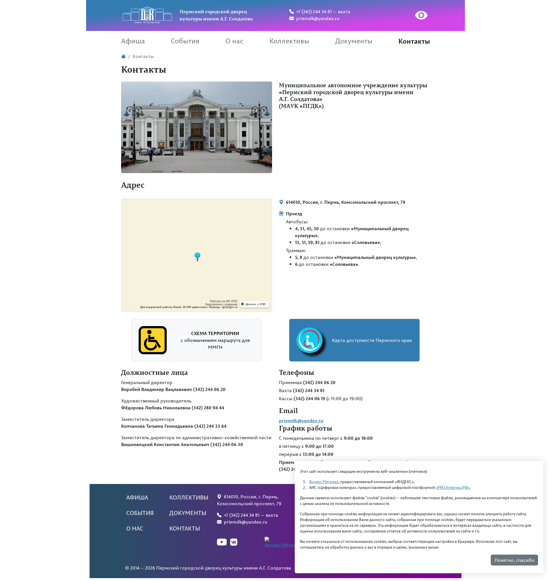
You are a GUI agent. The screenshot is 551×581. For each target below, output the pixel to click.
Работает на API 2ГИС (224, 301)
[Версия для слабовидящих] (415, 16)
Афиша (133, 41)
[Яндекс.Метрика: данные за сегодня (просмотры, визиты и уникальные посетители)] (284, 542)
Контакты (414, 40)
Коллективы (289, 41)
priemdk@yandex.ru (316, 18)
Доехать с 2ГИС (256, 304)
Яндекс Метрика (323, 482)
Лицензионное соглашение (221, 304)
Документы (353, 41)
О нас (234, 41)
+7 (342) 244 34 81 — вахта (322, 11)
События (185, 41)
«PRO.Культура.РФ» (453, 488)
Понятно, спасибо (514, 560)
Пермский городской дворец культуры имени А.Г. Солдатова (216, 15)
